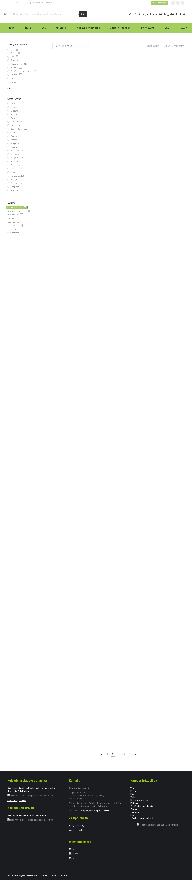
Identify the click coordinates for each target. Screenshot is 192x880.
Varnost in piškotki (77, 830)
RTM (65, 875)
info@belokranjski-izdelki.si (39, 2)
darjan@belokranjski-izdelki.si (95, 810)
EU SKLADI (12, 800)
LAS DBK (22, 800)
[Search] (83, 14)
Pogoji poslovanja (77, 825)
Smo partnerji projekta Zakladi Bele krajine (27, 815)
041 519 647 (15, 2)
